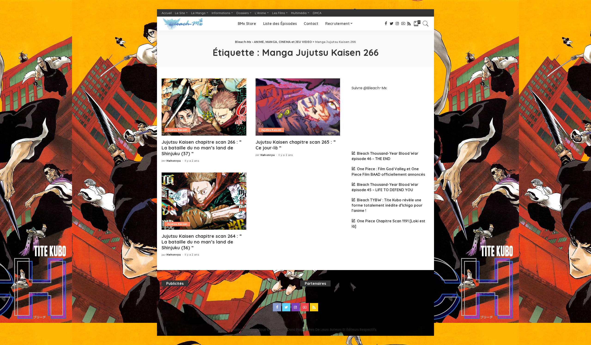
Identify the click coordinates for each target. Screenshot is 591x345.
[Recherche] (425, 23)
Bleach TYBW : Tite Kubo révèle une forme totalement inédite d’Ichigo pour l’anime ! (387, 205)
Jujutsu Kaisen (177, 129)
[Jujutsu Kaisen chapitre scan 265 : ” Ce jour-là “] (298, 107)
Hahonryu (173, 161)
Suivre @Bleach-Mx (369, 88)
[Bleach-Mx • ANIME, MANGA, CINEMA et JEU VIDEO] (183, 23)
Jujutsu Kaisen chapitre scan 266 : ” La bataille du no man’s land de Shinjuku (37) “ (201, 147)
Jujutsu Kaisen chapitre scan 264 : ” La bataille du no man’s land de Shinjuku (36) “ (202, 241)
